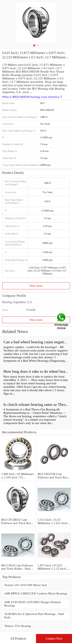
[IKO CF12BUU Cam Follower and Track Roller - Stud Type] (17, 516)
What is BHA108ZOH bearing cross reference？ (32, 96)
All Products (18, 638)
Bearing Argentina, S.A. (17, 302)
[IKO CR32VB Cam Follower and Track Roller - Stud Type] (54, 470)
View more (36, 285)
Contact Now (54, 638)
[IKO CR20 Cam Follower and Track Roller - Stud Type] (17, 562)
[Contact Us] (61, 321)
